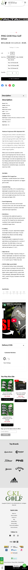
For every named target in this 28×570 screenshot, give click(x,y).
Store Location (14, 515)
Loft (2, 53)
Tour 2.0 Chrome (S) (13, 68)
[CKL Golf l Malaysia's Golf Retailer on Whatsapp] (18, 536)
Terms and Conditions (14, 525)
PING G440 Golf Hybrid (12, 3)
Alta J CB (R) (11, 57)
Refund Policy (14, 521)
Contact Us (14, 517)
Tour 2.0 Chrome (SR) (13, 65)
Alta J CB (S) (11, 60)
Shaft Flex (3, 57)
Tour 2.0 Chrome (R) (13, 62)
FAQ (14, 519)
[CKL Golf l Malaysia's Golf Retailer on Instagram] (14, 536)
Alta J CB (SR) (19, 57)
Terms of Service (14, 527)
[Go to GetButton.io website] (24, 568)
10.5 (12, 53)
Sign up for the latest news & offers (11, 428)
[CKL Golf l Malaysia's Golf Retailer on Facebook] (10, 536)
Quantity (3, 72)
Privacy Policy (14, 523)
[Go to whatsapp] (24, 565)
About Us (14, 513)
